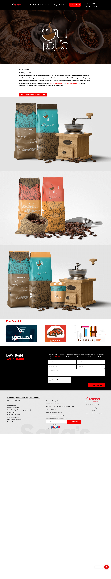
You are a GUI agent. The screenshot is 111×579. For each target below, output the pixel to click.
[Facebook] (52, 427)
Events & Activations (51, 409)
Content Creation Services (52, 403)
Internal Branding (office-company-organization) (19, 410)
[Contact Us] (106, 567)
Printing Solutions (11, 412)
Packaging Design (11, 405)
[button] (5, 333)
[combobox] (49, 367)
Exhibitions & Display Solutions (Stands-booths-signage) (60, 406)
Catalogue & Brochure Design (14, 402)
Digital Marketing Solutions (13, 417)
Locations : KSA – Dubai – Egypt (94, 413)
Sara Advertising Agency (74, 83)
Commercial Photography (52, 400)
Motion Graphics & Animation (14, 419)
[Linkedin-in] (92, 6)
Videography (10, 421)
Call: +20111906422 (93, 404)
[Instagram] (94, 6)
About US (33, 5)
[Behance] (97, 6)
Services (48, 5)
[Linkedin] (57, 427)
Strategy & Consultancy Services (54, 412)
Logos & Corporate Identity (14, 400)
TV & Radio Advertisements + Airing (55, 415)
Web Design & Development (14, 414)
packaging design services (57, 83)
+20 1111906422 (91, 3)
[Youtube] (89, 6)
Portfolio (40, 5)
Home (26, 5)
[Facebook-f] (87, 6)
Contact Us (62, 5)
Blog (55, 5)
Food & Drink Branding (13, 407)
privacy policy (93, 408)
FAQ (93, 410)
